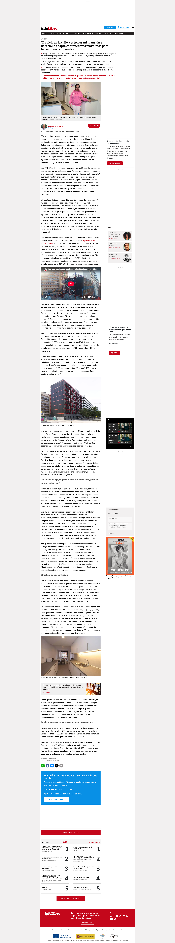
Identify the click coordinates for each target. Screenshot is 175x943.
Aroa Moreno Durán (114, 258)
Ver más (110, 533)
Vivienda (57, 760)
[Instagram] (127, 916)
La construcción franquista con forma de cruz (52, 857)
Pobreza (49, 760)
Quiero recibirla (115, 163)
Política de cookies (118, 930)
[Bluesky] (117, 916)
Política (44, 33)
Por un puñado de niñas (81, 877)
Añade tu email (114, 344)
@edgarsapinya (54, 128)
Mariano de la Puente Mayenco (82, 889)
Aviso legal (96, 930)
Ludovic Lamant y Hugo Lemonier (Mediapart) (51, 881)
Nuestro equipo (62, 930)
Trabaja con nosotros (73, 930)
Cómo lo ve (111, 420)
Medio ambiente (87, 33)
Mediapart (98, 33)
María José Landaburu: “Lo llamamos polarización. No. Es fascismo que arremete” (113, 428)
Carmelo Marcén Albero (80, 879)
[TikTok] (115, 919)
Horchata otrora (47, 887)
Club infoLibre (118, 33)
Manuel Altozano (47, 851)
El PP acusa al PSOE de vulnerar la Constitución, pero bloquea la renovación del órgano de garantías (52, 848)
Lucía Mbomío (113, 238)
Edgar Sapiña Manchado (55, 126)
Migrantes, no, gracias (80, 887)
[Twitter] (120, 916)
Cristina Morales (46, 889)
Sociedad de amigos (86, 930)
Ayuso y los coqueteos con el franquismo (51, 867)
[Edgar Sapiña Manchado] (44, 127)
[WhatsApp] (111, 916)
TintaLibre (107, 33)
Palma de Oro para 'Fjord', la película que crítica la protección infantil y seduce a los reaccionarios (51, 877)
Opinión (52, 33)
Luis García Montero (114, 247)
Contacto (54, 930)
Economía (60, 33)
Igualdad (77, 33)
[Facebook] (114, 915)
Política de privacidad (106, 930)
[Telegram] (124, 916)
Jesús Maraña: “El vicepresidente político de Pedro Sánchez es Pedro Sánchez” (113, 439)
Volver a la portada (70, 899)
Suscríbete (110, 27)
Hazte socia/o (87, 922)
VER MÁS (129, 447)
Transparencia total (123, 30)
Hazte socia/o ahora (56, 799)
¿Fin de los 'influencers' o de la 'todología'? (114, 234)
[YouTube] (111, 919)
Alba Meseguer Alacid (48, 870)
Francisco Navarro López (49, 860)
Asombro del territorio (113, 255)
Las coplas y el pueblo (113, 244)
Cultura (68, 33)
